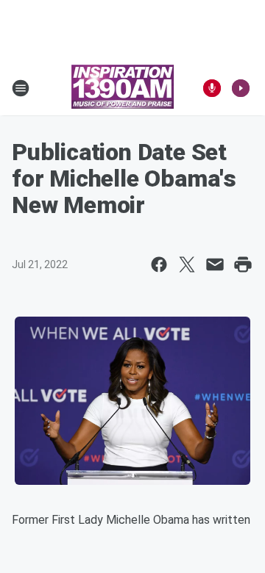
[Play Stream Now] (241, 88)
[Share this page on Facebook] (159, 264)
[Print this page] (243, 264)
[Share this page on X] (187, 264)
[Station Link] (122, 88)
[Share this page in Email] (215, 264)
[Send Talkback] (212, 88)
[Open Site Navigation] (20, 88)
